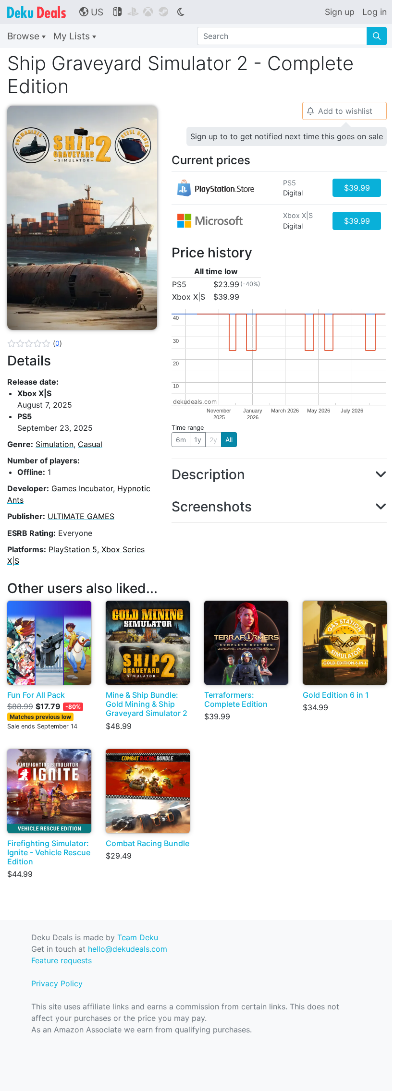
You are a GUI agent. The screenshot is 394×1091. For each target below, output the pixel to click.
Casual (90, 444)
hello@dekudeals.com (127, 949)
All (229, 440)
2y (213, 440)
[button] (34, 343)
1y (197, 440)
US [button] (91, 12)
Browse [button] (24, 36)
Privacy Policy (57, 983)
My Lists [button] (72, 36)
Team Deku (137, 937)
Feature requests (61, 960)
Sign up (340, 12)
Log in (374, 12)
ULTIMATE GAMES (81, 516)
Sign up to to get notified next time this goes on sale (286, 136)
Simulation (55, 444)
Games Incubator (82, 488)
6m (181, 440)
